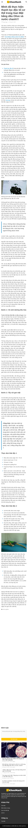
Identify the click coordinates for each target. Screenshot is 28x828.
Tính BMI (3, 821)
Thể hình (12, 778)
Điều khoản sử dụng (5, 808)
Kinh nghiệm (6, 609)
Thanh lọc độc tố (8, 68)
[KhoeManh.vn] (14, 2)
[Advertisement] (14, 668)
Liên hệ (2, 812)
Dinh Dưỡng (12, 772)
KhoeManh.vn (4, 793)
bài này (8, 100)
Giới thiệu (3, 805)
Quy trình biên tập (5, 810)
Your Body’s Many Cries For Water (14, 36)
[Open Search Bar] (26, 2)
